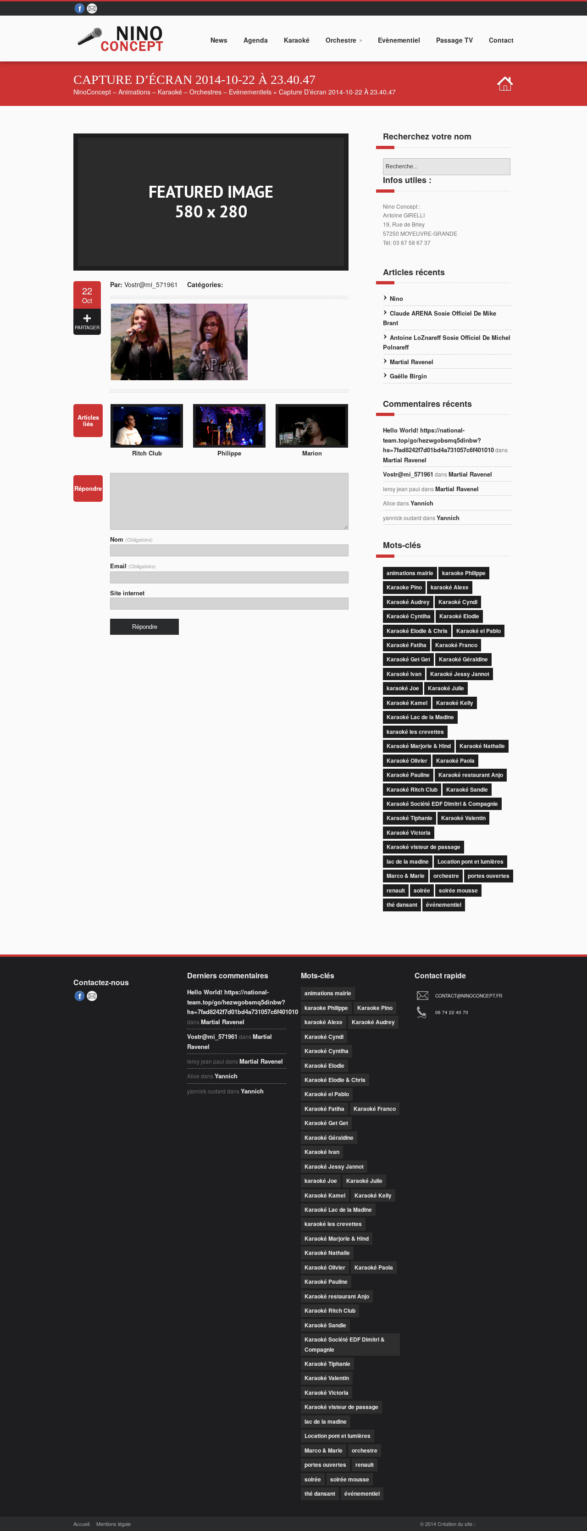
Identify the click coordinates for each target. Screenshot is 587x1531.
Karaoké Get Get (408, 659)
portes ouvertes (488, 875)
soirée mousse (458, 890)
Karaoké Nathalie (482, 746)
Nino (396, 298)
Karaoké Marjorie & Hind (419, 746)
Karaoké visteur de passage (423, 847)
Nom (131, 539)
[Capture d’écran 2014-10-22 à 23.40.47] (211, 268)
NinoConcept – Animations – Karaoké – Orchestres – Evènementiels (172, 91)
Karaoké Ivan (404, 674)
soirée (422, 890)
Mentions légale (113, 1523)
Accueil (81, 1523)
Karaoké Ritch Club (412, 789)
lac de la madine (408, 861)
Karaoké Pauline (408, 775)
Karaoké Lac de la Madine (420, 717)
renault (396, 890)
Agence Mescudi (495, 1523)
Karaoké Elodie (459, 616)
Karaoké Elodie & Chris (417, 631)
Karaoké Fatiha (406, 645)
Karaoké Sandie (467, 789)
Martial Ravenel (411, 361)
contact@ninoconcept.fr (468, 996)
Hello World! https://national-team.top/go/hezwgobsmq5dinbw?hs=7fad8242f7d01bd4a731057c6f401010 (438, 440)
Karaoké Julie (446, 688)
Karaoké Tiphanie (409, 818)
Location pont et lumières (470, 861)
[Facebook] (79, 9)
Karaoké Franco (456, 645)
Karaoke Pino (404, 587)
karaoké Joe (403, 688)
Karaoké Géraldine (463, 659)
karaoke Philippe (464, 573)
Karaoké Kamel (407, 703)
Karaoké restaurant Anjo (470, 775)
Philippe (229, 453)
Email (133, 565)
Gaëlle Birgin (408, 376)
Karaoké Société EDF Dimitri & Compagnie (442, 803)
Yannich (421, 503)
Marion (312, 453)
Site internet (127, 592)
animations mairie (410, 573)
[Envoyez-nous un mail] (92, 9)
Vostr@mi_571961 (151, 284)
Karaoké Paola (455, 760)
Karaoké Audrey (408, 602)
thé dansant (402, 904)
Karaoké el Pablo (478, 631)
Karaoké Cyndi (457, 602)
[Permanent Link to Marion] (312, 445)
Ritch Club (147, 453)
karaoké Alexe (450, 587)
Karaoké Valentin (463, 818)
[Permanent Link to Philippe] (229, 445)
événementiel (443, 904)
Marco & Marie (406, 875)
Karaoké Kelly (454, 703)
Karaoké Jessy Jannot (459, 674)
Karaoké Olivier (407, 760)
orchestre (446, 875)
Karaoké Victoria (409, 832)
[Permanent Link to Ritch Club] (147, 445)
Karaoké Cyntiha (409, 616)
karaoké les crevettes (415, 731)
